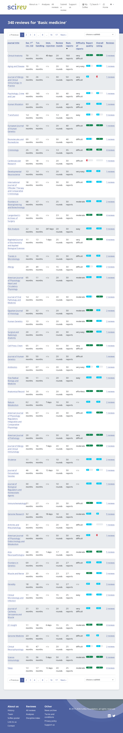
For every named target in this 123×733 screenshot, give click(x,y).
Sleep (10, 668)
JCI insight (12, 625)
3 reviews (110, 55)
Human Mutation (15, 104)
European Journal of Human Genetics (16, 128)
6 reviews (110, 657)
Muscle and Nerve (16, 573)
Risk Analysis (13, 229)
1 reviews (110, 66)
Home (105, 7)
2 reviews (110, 201)
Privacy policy (51, 721)
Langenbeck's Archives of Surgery (14, 218)
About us (33, 4)
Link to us (12, 722)
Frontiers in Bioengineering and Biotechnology (16, 204)
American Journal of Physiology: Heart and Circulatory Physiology (15, 283)
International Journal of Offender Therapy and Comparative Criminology (16, 188)
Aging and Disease (16, 66)
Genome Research (16, 514)
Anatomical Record (16, 391)
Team (10, 714)
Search (95, 4)
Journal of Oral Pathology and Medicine (14, 300)
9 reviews (110, 514)
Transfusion (13, 115)
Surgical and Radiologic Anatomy (13, 335)
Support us (72, 6)
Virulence (12, 459)
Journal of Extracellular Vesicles (13, 473)
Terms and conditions (49, 715)
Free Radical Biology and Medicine (13, 381)
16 (51, 35)
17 (56, 35)
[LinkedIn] (109, 716)
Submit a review (63, 7)
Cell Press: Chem (15, 345)
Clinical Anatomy (15, 55)
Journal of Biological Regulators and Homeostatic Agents (15, 490)
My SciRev (85, 6)
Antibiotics (12, 367)
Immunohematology (17, 503)
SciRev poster (14, 718)
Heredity (11, 584)
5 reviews (110, 552)
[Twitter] (114, 716)
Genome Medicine (16, 636)
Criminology (13, 150)
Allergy (11, 267)
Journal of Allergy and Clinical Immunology (15, 449)
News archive (51, 710)
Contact (11, 725)
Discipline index (33, 718)
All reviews (55, 6)
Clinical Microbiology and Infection (15, 598)
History (11, 710)
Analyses (46, 4)
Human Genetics (15, 321)
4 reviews (110, 150)
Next (63, 35)
